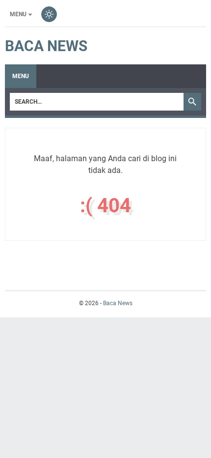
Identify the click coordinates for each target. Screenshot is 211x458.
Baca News (46, 46)
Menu (18, 14)
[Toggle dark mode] (49, 14)
